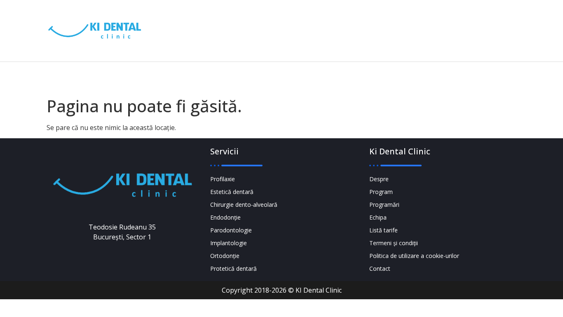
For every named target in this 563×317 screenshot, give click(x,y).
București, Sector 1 (457, 37)
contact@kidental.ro (359, 36)
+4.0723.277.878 (361, 25)
